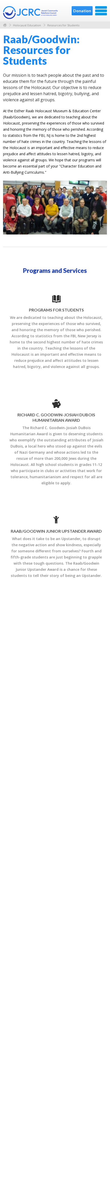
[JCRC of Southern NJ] (31, 12)
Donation (82, 10)
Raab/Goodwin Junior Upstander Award (56, 531)
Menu (101, 10)
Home (5, 25)
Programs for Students (56, 309)
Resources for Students (63, 25)
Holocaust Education (27, 25)
